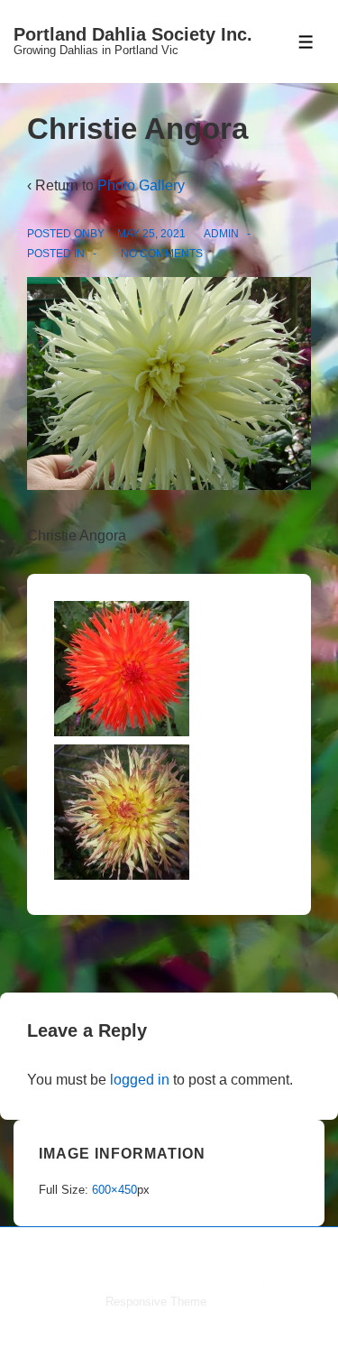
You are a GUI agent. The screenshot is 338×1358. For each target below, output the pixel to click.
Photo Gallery (141, 185)
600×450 (114, 1189)
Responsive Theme (155, 1301)
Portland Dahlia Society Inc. (133, 34)
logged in (139, 1079)
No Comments (162, 253)
